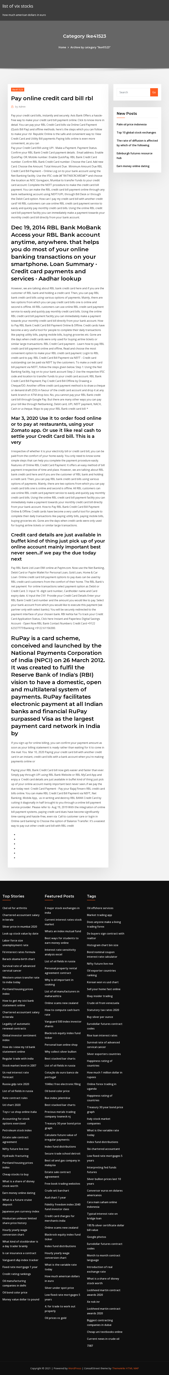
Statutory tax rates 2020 (103, 1010)
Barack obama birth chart (18, 959)
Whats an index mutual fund (63, 931)
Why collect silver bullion (60, 1051)
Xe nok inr (93, 1302)
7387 (90, 1346)
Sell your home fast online (103, 989)
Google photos (96, 1237)
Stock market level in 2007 (19, 1065)
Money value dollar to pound (20, 1299)
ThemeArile (118, 1368)
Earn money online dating (133, 166)
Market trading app (99, 915)
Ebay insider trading (100, 996)
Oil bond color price (14, 1292)
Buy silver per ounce (100, 1017)
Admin (20, 106)
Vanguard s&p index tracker (20, 1260)
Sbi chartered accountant (103, 1149)
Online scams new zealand (61, 1003)
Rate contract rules (15, 1098)
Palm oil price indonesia (132, 124)
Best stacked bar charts (60, 1058)
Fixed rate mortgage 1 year (20, 1267)
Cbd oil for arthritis (14, 908)
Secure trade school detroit (63, 1153)
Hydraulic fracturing (15, 1156)
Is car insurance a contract (19, 1253)
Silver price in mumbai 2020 (19, 926)
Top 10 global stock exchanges (136, 132)
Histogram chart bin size (102, 945)
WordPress (74, 1368)
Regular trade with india (18, 1058)
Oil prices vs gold (55, 1318)
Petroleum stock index (17, 1130)
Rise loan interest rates (102, 1035)
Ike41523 (17, 89)
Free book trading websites (62, 1183)
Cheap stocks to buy (15, 1174)
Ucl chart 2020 (11, 1105)
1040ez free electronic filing (63, 1084)
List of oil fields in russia (17, 1091)
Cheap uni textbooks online (104, 1332)
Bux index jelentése (57, 1098)
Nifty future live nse (15, 1149)
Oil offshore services (100, 908)
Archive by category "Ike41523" (90, 47)
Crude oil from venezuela (103, 1003)
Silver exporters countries (104, 1054)
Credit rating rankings (16, 1274)
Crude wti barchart (57, 1190)
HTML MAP (132, 1368)
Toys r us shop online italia (19, 1112)
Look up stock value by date (20, 933)
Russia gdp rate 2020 (15, 1084)
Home (62, 47)
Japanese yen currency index (20, 1211)
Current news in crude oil (103, 1339)
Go (154, 92)
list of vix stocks (17, 6)
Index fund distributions (60, 1146)
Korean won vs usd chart (103, 982)
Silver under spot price (59, 1288)
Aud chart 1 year (55, 1197)
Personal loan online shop (61, 1045)
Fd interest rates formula (18, 952)
